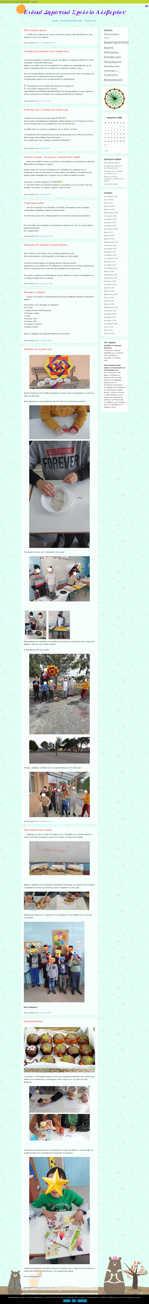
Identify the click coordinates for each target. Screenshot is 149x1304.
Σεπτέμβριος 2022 (111, 258)
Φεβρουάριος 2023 (111, 242)
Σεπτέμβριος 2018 (111, 324)
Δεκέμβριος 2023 (110, 219)
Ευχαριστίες (111, 74)
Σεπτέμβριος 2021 (110, 268)
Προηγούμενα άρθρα (32, 1294)
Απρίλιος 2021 (109, 271)
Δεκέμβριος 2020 (110, 278)
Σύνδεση (34, 2)
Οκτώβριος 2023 (110, 226)
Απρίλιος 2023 (109, 235)
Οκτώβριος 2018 (110, 320)
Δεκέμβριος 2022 (110, 248)
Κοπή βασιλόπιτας (33, 1021)
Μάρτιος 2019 (109, 304)
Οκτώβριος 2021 (110, 265)
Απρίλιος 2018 (109, 333)
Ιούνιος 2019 (108, 297)
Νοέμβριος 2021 (110, 262)
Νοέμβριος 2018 (110, 317)
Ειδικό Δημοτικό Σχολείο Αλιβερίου (74, 12)
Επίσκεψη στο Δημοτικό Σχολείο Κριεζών (45, 245)
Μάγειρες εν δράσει (34, 292)
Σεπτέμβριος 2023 (111, 229)
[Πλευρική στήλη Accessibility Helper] (146, 6)
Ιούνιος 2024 (109, 199)
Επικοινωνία (90, 20)
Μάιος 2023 (108, 232)
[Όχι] (146, 1299)
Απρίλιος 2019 (109, 301)
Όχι (74, 1301)
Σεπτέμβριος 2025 (111, 196)
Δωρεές (109, 47)
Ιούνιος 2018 (108, 327)
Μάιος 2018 (108, 330)
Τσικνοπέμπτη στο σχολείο (38, 830)
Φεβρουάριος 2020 (111, 294)
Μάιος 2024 (108, 203)
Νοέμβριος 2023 (110, 222)
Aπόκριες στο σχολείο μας (38, 349)
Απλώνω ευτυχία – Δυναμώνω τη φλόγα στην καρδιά (52, 157)
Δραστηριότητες (116, 42)
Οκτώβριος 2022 (110, 255)
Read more (82, 1301)
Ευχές (117, 71)
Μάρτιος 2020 (109, 291)
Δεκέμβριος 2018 (110, 314)
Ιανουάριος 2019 (110, 310)
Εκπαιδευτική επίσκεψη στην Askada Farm (46, 51)
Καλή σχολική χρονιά (35, 30)
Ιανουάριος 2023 (110, 245)
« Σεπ (106, 151)
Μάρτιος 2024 (109, 209)
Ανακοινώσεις (111, 34)
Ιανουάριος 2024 (110, 216)
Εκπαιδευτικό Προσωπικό (71, 20)
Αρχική (55, 20)
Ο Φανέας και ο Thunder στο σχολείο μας (46, 109)
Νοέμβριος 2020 (110, 281)
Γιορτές (107, 38)
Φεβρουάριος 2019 (111, 307)
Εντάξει (66, 1301)
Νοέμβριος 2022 (110, 252)
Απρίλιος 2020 (109, 288)
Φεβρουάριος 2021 (111, 275)
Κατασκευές (113, 80)
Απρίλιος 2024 (109, 206)
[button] (59, 228)
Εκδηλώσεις (111, 52)
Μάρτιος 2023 (109, 239)
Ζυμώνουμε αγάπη (34, 203)
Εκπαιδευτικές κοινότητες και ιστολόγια (15, 2)
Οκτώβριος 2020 (110, 284)
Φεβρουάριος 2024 (111, 213)
